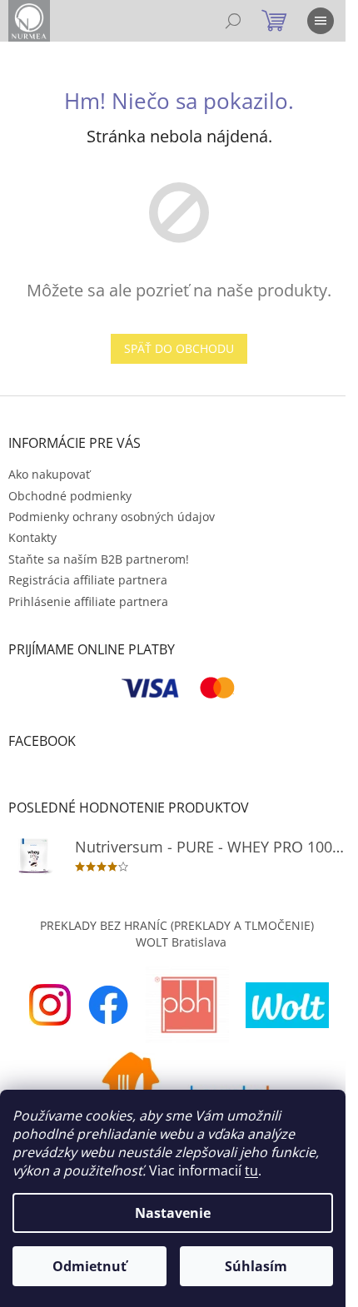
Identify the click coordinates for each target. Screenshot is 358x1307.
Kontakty (32, 537)
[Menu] (320, 20)
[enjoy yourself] (50, 1003)
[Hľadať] (233, 20)
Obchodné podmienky (70, 496)
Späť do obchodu (179, 348)
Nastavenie (173, 1213)
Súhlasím (256, 1266)
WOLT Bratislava (181, 942)
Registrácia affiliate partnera (87, 580)
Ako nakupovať (49, 474)
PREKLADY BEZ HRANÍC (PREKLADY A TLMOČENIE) (177, 925)
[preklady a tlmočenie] (187, 1003)
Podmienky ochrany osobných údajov (111, 516)
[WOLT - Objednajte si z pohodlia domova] (287, 1003)
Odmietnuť (89, 1266)
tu (251, 1170)
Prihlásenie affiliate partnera (88, 601)
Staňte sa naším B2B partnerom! (98, 559)
